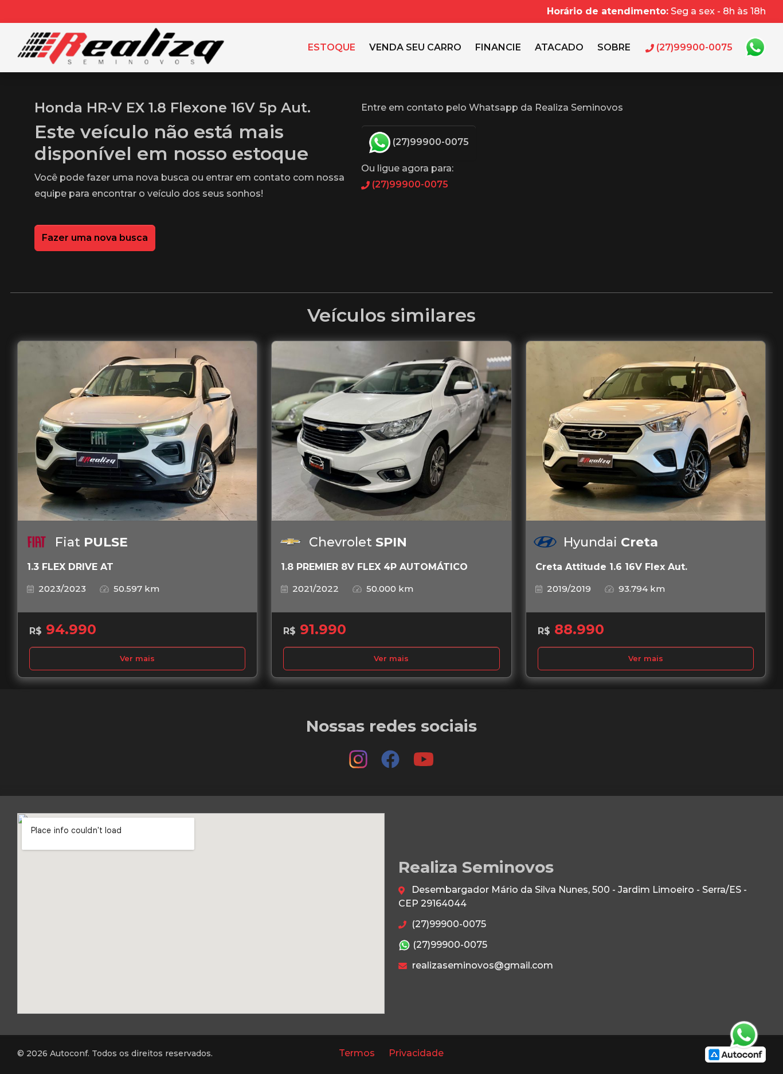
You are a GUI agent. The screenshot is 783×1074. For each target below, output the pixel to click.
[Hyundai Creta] (645, 431)
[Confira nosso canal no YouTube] (424, 753)
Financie (498, 47)
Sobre (614, 47)
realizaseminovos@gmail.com (481, 965)
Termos (357, 1053)
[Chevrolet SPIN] (391, 431)
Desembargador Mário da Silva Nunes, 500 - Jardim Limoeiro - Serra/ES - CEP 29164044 (572, 896)
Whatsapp (755, 47)
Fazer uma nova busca (95, 237)
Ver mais (137, 658)
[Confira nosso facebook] (391, 753)
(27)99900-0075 (429, 141)
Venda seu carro (415, 47)
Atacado (559, 47)
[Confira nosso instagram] (359, 753)
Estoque (331, 47)
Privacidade (416, 1053)
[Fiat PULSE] (137, 431)
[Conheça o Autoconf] (735, 1053)
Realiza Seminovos (120, 48)
